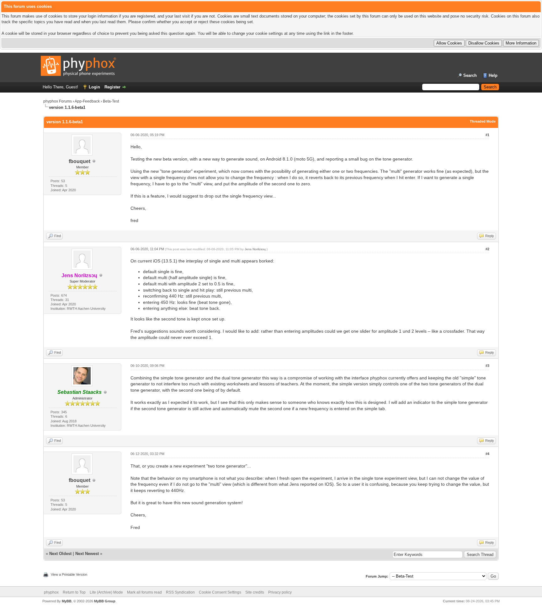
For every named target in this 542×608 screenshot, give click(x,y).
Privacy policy (280, 592)
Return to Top (74, 592)
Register (112, 87)
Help (493, 75)
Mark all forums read (144, 592)
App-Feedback (87, 101)
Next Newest (87, 553)
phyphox (51, 592)
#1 (487, 135)
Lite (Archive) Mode (106, 592)
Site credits (254, 592)
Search (470, 75)
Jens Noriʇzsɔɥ (255, 249)
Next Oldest (60, 553)
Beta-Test (111, 101)
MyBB (67, 601)
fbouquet (79, 161)
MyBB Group (104, 601)
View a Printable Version (69, 574)
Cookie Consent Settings (220, 592)
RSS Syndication (180, 592)
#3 (487, 365)
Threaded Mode (483, 121)
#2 (487, 249)
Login (94, 87)
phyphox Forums (57, 101)
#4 (487, 454)
